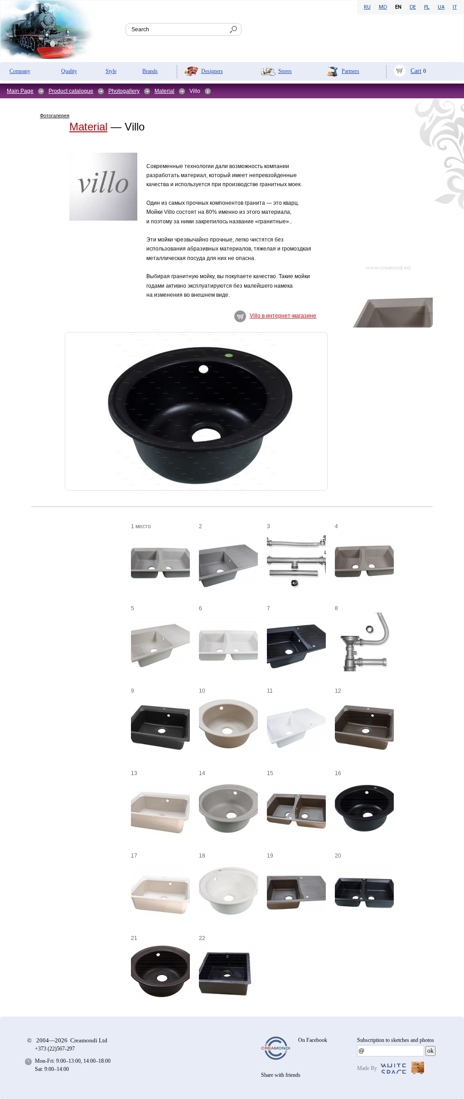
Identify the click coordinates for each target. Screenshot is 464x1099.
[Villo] (48, 311)
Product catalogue (70, 91)
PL (427, 7)
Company (20, 71)
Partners (350, 71)
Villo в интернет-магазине (283, 316)
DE (413, 7)
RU (367, 7)
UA (441, 7)
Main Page (20, 91)
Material (164, 91)
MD (383, 7)
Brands (150, 71)
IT (455, 7)
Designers (212, 71)
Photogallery (124, 91)
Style (111, 71)
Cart (416, 70)
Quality (69, 71)
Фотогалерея (54, 115)
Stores (285, 71)
